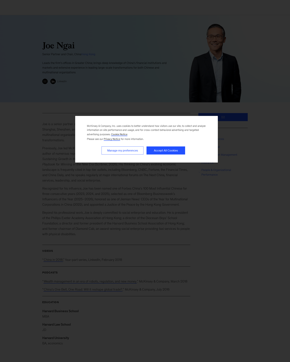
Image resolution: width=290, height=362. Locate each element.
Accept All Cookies (166, 150)
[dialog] (146, 139)
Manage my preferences (122, 150)
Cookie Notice (119, 134)
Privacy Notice (112, 139)
